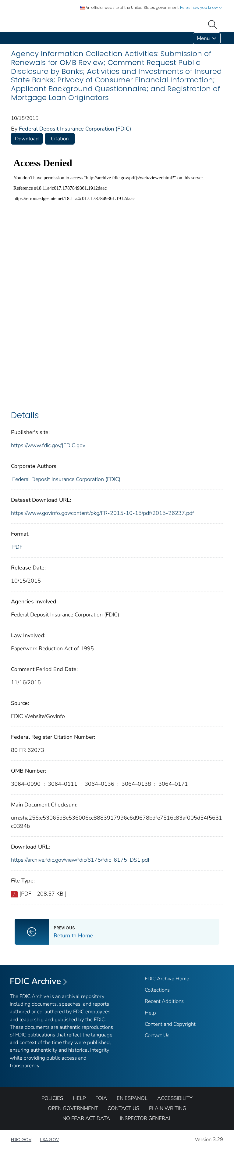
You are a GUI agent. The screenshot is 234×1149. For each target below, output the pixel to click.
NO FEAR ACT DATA (86, 1118)
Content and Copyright (170, 1024)
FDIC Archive (35, 981)
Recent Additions (164, 1001)
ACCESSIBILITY (175, 1098)
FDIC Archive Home (167, 978)
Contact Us (157, 1035)
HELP (79, 1098)
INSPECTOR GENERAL (146, 1118)
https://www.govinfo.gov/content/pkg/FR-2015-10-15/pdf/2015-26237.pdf (102, 513)
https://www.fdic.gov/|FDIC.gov (48, 445)
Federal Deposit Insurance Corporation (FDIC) (75, 128)
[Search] (213, 23)
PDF (17, 547)
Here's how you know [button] (199, 7)
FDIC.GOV (21, 1139)
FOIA (101, 1098)
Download (27, 138)
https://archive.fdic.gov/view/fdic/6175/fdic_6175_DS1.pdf (80, 860)
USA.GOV (49, 1139)
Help (150, 1012)
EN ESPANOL (132, 1098)
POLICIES (52, 1098)
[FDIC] (12, 38)
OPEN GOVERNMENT (73, 1108)
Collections (157, 989)
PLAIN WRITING (167, 1108)
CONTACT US (123, 1108)
